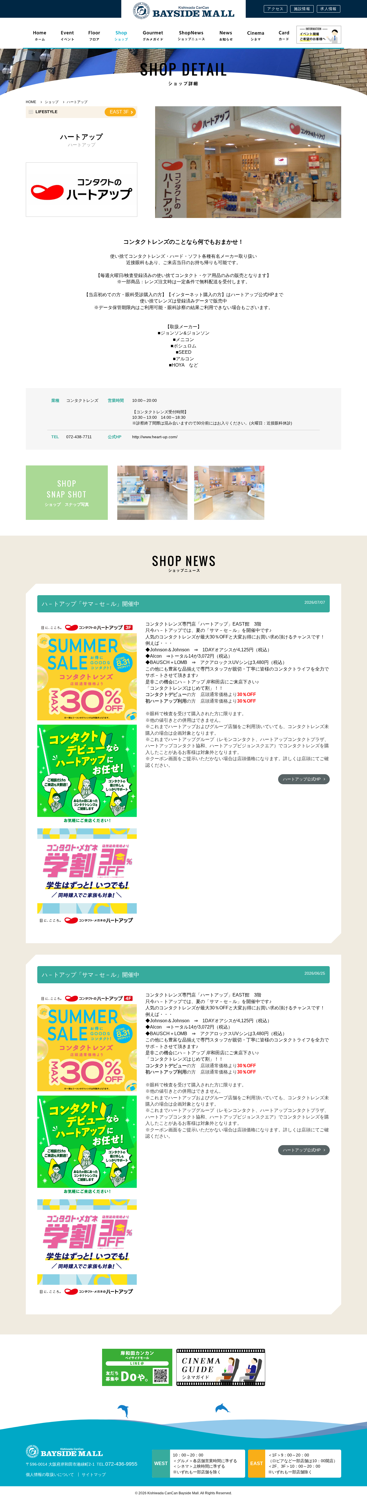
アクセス (275, 9)
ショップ (51, 102)
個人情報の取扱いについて (50, 1474)
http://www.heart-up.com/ (154, 437)
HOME (31, 102)
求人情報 (328, 9)
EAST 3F (119, 111)
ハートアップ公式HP (302, 779)
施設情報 (302, 9)
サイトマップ (94, 1474)
